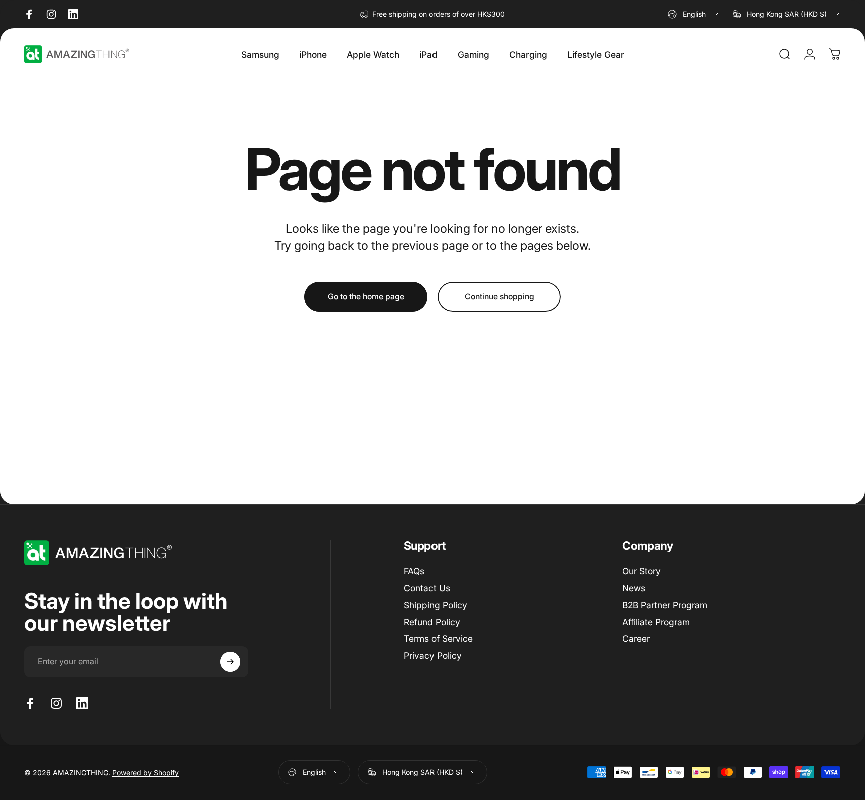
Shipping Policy (435, 605)
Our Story (641, 571)
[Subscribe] (230, 662)
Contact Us (427, 588)
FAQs (414, 571)
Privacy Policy (433, 655)
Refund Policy (432, 622)
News (633, 588)
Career (636, 638)
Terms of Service (438, 638)
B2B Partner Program (664, 605)
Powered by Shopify (145, 772)
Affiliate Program (656, 622)
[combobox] (694, 14)
